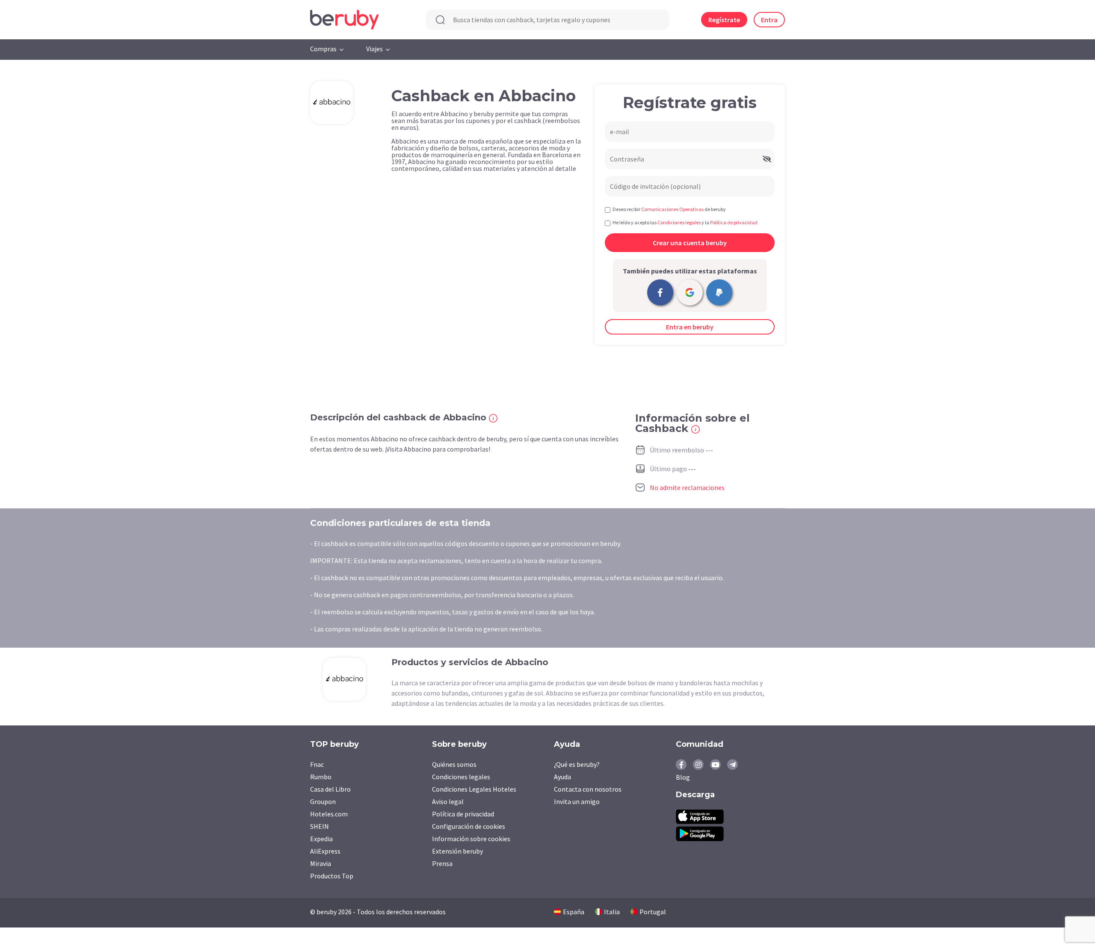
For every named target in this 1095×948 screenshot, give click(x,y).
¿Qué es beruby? (577, 764)
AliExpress (325, 851)
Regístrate (724, 19)
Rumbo (320, 776)
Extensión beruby (457, 851)
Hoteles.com (329, 814)
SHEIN (319, 826)
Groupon (323, 801)
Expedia (321, 838)
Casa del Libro (330, 789)
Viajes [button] (374, 48)
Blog (683, 777)
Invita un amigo (577, 801)
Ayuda (562, 776)
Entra (769, 19)
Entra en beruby (689, 327)
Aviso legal (448, 801)
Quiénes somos (454, 764)
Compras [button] (323, 48)
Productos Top (331, 876)
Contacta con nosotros (587, 789)
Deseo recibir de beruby (669, 209)
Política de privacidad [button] (734, 222)
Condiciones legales (461, 776)
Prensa (442, 863)
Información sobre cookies (471, 838)
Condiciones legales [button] (679, 222)
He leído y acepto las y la (685, 222)
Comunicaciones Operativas (672, 209)
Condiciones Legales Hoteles (474, 789)
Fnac (317, 764)
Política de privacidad (463, 814)
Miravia (320, 863)
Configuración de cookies (468, 826)
